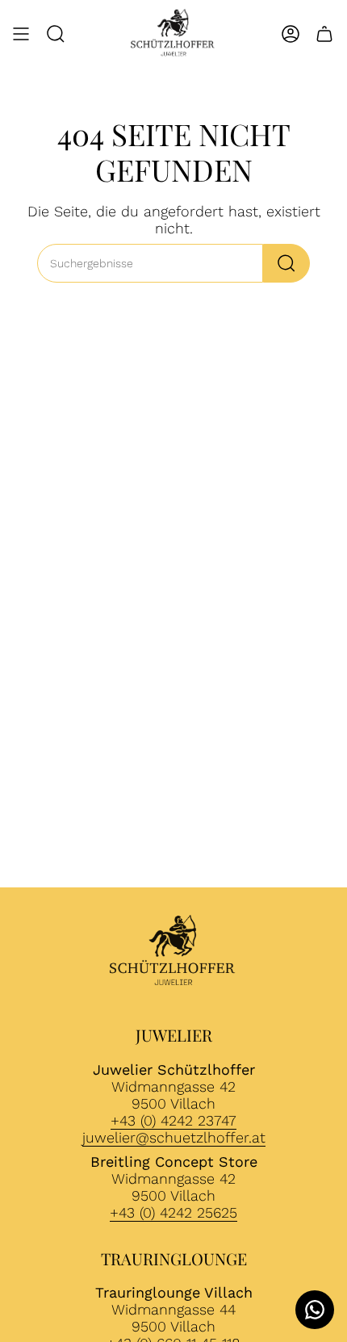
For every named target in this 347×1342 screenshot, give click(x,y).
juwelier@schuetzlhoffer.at (173, 1137)
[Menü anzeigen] (21, 34)
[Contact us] (314, 1309)
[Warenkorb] (324, 34)
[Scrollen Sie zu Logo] (173, 952)
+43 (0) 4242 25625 (173, 1212)
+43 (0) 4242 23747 (173, 1120)
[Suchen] (286, 263)
